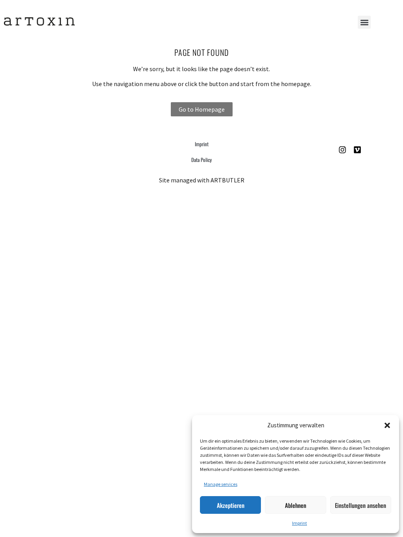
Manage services (220, 484)
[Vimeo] (357, 149)
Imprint (299, 523)
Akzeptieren (230, 505)
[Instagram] (342, 149)
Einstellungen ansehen (360, 505)
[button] (387, 425)
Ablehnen (295, 505)
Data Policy (201, 160)
